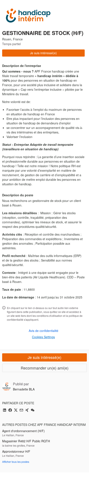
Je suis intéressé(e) (43, 53)
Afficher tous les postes (15, 461)
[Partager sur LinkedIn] (4, 410)
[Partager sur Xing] (27, 410)
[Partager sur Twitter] (15, 410)
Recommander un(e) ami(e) (44, 368)
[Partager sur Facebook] (10, 410)
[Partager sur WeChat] (32, 410)
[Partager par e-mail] (21, 410)
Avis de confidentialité (43, 330)
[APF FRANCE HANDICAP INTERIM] (28, 15)
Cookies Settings (43, 337)
